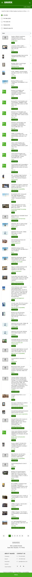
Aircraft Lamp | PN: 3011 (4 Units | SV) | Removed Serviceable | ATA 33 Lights (19, 304)
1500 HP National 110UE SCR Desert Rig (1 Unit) (18, 240)
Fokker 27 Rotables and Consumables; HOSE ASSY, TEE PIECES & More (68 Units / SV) (19, 135)
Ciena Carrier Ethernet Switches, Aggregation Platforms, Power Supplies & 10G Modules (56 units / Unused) (19, 433)
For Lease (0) (6, 21)
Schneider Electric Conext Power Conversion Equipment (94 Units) (19, 340)
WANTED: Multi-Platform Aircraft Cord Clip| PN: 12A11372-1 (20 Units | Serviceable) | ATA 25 (19, 350)
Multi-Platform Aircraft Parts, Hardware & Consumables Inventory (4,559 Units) (18, 455)
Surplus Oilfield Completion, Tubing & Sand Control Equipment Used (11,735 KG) (18, 38)
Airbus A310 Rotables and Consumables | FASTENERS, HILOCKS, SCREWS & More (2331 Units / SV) (19, 145)
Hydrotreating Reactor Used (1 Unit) (19, 464)
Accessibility (26, 572)
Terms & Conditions (8, 572)
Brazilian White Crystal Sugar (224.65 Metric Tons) (18, 64)
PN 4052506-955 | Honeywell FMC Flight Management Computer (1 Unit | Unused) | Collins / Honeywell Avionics (18, 196)
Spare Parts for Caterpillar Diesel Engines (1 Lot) (19, 216)
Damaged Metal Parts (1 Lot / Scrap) (18, 395)
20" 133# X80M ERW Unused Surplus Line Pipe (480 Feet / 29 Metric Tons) (19, 523)
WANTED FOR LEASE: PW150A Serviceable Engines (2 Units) (19, 332)
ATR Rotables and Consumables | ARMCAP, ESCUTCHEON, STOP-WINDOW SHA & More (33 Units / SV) (19, 166)
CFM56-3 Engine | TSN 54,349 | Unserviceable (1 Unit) (19, 504)
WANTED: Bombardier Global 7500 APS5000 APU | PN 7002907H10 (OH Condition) (18, 259)
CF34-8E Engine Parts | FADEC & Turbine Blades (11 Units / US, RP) (19, 496)
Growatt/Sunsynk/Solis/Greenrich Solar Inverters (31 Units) (19, 412)
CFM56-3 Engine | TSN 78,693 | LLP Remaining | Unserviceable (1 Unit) (19, 513)
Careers (7, 564)
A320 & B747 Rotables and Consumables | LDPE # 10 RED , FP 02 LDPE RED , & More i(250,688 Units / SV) (19, 155)
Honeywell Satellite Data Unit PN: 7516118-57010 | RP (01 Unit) (19, 56)
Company (7, 556)
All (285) (5, 15)
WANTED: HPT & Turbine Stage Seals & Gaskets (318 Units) (19, 224)
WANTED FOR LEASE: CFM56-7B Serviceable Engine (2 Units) (19, 324)
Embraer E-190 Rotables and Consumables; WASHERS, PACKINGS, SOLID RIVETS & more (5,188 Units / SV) (18, 124)
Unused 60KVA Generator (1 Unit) (18, 359)
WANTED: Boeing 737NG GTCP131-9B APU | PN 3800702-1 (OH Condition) (19, 249)
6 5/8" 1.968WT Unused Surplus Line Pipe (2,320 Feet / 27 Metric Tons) (19, 73)
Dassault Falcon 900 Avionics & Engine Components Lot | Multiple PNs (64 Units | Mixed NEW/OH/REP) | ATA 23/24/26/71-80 (19, 422)
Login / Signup (27, 6)
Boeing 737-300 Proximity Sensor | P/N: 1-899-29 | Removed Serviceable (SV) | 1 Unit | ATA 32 (18, 314)
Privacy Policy (18, 572)
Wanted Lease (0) (8, 28)
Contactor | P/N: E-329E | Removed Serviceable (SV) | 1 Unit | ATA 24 (18, 47)
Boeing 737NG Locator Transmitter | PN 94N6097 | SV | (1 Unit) (19, 82)
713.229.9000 (22, 556)
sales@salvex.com (23, 561)
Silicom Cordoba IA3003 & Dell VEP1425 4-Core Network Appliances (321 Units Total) (19, 268)
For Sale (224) (7, 18)
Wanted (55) (6, 25)
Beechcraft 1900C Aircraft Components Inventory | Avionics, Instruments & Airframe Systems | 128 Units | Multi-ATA (19, 368)
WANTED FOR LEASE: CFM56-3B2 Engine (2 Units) (19, 232)
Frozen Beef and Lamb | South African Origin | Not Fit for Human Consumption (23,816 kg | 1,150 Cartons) (19, 278)
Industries (7, 561)
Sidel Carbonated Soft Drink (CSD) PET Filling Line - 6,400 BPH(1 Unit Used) (18, 206)
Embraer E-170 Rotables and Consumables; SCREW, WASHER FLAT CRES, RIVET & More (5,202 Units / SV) (19, 114)
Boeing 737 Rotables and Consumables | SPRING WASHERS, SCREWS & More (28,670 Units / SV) (18, 92)
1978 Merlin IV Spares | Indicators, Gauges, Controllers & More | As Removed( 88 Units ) (19, 186)
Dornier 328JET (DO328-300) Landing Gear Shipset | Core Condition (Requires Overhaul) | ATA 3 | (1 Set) (19, 445)
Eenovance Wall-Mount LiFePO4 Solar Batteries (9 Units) (19, 403)
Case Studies (8, 566)
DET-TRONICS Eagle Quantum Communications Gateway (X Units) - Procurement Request (19, 176)
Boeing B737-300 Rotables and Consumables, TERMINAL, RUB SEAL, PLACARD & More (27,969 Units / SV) (19, 103)
